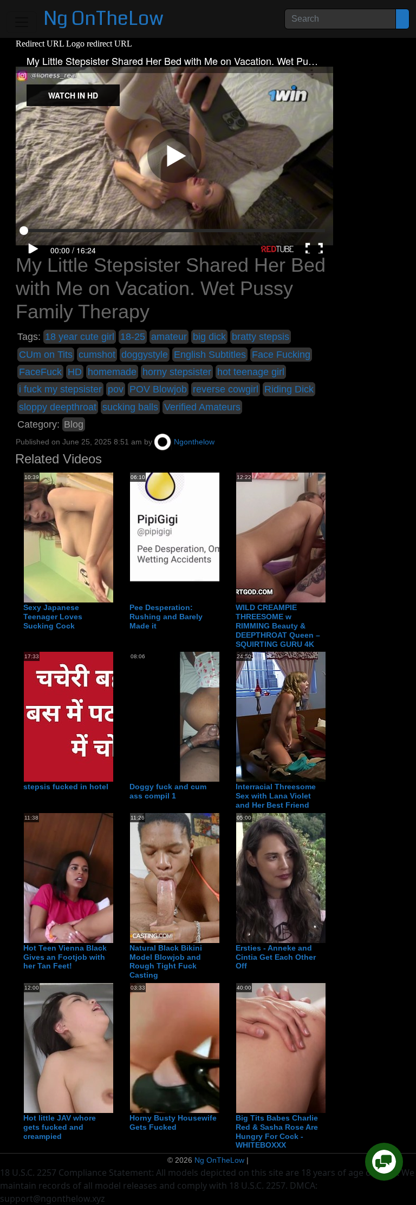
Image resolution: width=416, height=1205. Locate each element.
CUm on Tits (46, 354)
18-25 (132, 336)
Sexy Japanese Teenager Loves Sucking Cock (52, 616)
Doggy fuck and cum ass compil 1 (167, 791)
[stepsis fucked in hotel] (110, 717)
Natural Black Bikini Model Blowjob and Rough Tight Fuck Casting (165, 961)
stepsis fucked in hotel (65, 786)
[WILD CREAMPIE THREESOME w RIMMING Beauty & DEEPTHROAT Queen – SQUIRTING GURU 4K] (323, 537)
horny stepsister (176, 371)
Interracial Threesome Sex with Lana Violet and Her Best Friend (276, 795)
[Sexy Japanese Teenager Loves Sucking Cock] (110, 537)
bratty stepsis (260, 336)
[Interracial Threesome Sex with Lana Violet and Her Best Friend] (323, 717)
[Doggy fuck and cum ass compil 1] (216, 717)
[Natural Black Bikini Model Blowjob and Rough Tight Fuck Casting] (216, 877)
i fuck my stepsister (60, 389)
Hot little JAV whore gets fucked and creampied (59, 1127)
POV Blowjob (158, 389)
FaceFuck (40, 371)
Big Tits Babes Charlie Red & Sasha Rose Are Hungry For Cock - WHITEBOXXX (277, 1131)
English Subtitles (210, 354)
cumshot (97, 354)
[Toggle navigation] (21, 22)
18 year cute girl (79, 336)
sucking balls (130, 407)
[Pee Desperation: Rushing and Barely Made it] (216, 537)
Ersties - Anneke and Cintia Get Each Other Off (276, 957)
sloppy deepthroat (57, 407)
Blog (73, 424)
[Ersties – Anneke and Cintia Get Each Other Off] (323, 877)
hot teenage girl (250, 371)
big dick (209, 336)
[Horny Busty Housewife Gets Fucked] (216, 1047)
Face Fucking (281, 354)
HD (75, 371)
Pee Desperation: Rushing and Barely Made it (166, 616)
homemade (112, 371)
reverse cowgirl (225, 389)
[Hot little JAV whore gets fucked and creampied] (110, 1047)
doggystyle (144, 354)
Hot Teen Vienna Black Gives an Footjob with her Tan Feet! (65, 957)
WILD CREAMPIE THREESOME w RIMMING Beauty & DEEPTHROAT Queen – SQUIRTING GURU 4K (278, 625)
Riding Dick (289, 389)
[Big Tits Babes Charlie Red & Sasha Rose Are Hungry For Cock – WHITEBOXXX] (323, 1047)
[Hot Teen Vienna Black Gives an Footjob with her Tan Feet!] (110, 877)
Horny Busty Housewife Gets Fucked (173, 1122)
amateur (169, 336)
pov (115, 389)
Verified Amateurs (202, 407)
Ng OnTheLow (103, 18)
